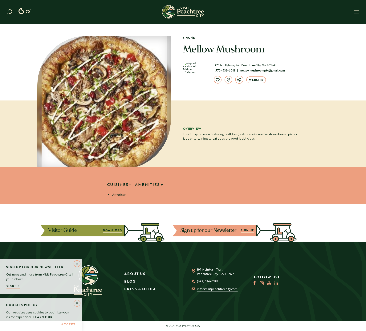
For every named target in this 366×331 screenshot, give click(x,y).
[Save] (218, 80)
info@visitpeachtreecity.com (217, 289)
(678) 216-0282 (207, 281)
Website (256, 80)
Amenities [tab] (147, 184)
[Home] (183, 11)
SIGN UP (249, 230)
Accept (68, 324)
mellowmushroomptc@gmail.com (262, 70)
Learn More (43, 317)
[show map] (228, 80)
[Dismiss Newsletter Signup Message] (77, 263)
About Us (134, 273)
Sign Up (13, 286)
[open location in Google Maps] (194, 67)
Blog (130, 281)
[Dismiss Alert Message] (77, 303)
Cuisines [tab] (117, 184)
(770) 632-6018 (225, 70)
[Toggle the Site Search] (11, 11)
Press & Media (140, 288)
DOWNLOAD (114, 230)
